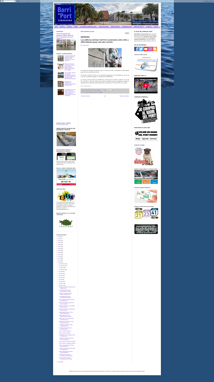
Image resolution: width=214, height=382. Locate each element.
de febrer (61, 283)
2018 (59, 252)
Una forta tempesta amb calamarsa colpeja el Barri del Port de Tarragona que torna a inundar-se (70, 58)
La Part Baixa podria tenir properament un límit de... (65, 297)
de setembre (62, 269)
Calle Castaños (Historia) (64, 333)
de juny (61, 275)
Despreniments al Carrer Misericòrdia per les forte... (65, 316)
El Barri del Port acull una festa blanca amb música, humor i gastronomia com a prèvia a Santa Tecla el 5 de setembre (70, 67)
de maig (61, 277)
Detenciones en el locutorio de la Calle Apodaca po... (66, 319)
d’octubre (61, 267)
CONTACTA (148, 26)
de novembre (62, 265)
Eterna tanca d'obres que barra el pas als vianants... (66, 303)
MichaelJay (128, 371)
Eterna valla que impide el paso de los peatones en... (67, 300)
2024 (59, 240)
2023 (59, 242)
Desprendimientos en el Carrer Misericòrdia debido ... (66, 313)
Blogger (143, 371)
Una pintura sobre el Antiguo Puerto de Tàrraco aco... (67, 335)
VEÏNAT (75, 26)
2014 (59, 260)
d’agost (61, 271)
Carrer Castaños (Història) (65, 331)
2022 (59, 244)
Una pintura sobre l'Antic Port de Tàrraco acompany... (66, 339)
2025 (59, 238)
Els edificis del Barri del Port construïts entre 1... (65, 328)
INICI (56, 26)
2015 (59, 258)
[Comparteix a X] (111, 90)
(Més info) (153, 41)
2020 (59, 248)
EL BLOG (156, 26)
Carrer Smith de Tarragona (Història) (67, 343)
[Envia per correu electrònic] (107, 90)
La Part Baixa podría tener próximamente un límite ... (65, 291)
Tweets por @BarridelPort (62, 124)
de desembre (62, 263)
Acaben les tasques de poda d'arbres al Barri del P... (65, 294)
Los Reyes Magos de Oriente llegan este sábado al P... (67, 349)
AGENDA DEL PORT (127, 26)
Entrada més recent (85, 96)
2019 (59, 250)
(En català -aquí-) (85, 45)
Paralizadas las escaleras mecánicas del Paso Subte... (66, 355)
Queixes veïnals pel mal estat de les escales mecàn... (67, 309)
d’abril (60, 279)
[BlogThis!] (109, 90)
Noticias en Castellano (97, 92)
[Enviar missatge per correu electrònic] (105, 90)
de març (61, 281)
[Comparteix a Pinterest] (114, 90)
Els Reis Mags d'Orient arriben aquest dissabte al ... (66, 352)
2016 (59, 256)
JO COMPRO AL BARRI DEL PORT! (88, 26)
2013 (59, 262)
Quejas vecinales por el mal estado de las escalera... (67, 306)
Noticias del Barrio (89, 92)
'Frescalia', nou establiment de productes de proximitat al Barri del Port (70, 83)
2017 (59, 254)
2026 (59, 236)
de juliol (61, 273)
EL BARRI (69, 26)
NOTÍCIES (62, 26)
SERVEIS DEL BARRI (103, 26)
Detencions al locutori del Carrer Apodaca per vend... (66, 322)
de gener (61, 285)
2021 (59, 246)
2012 (59, 361)
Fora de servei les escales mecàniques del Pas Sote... (66, 358)
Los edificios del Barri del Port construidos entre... (65, 325)
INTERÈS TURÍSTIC (115, 26)
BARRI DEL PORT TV (139, 26)
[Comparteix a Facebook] (112, 90)
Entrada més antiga (124, 96)
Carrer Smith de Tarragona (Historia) (67, 341)
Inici (105, 96)
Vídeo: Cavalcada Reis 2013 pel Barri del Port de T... (66, 346)
